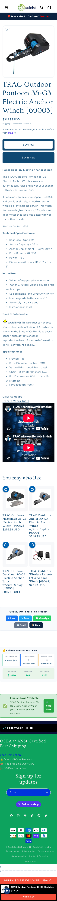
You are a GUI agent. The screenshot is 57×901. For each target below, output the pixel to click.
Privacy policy (28, 851)
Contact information (38, 856)
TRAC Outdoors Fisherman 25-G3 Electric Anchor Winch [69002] (15, 520)
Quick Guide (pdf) (14, 396)
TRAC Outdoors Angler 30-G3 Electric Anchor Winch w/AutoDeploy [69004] (40, 524)
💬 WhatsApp (42, 618)
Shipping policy (19, 856)
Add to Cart (28, 897)
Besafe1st (12, 847)
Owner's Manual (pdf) (16, 400)
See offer (44, 16)
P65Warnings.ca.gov (22, 344)
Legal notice (30, 861)
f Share (11, 618)
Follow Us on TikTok (20, 727)
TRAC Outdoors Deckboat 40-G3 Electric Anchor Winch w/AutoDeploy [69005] (14, 579)
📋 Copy (36, 625)
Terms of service (46, 851)
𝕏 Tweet (25, 618)
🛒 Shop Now (49, 706)
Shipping (6, 124)
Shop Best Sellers (11, 754)
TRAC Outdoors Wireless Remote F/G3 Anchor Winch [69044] (41, 576)
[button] (6, 7)
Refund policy (12, 851)
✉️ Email (21, 625)
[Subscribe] (47, 792)
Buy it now (28, 157)
